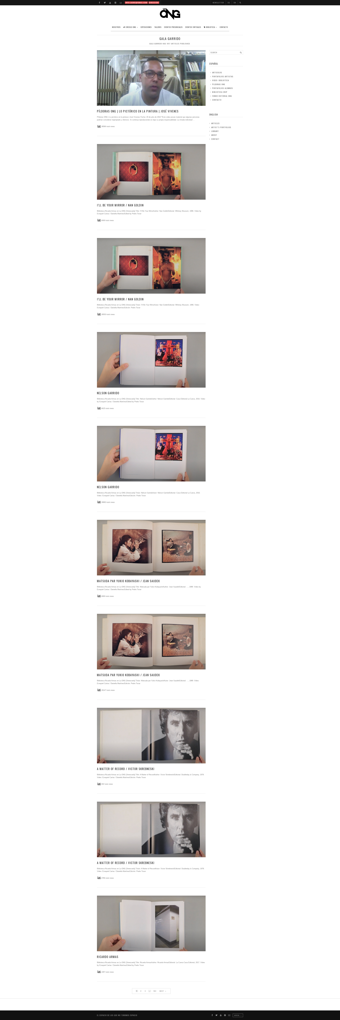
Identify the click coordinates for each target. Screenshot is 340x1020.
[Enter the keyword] (241, 52)
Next (162, 991)
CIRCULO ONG (131, 27)
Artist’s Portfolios (221, 127)
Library (215, 131)
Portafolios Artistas (222, 76)
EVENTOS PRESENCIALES (173, 27)
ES (229, 2)
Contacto (217, 99)
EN (235, 2)
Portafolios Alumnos (222, 88)
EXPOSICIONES (146, 27)
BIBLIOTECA (210, 27)
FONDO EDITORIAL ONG (222, 96)
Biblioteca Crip (219, 92)
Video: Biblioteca (220, 80)
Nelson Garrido (108, 393)
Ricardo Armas (107, 957)
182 (154, 991)
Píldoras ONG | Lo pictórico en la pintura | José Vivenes (138, 111)
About (214, 135)
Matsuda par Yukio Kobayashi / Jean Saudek (128, 581)
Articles (215, 123)
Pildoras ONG (218, 84)
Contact (215, 139)
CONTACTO (224, 27)
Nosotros (116, 27)
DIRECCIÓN (154, 2)
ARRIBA (237, 1015)
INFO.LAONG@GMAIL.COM (136, 2)
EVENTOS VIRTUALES (193, 27)
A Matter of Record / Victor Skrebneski (125, 769)
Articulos (217, 72)
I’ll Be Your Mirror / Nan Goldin (120, 205)
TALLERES (158, 27)
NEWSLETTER (218, 2)
